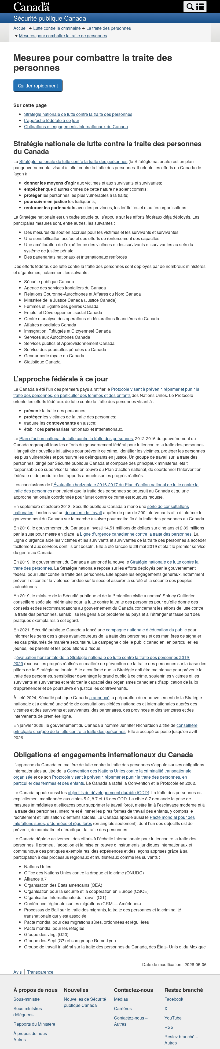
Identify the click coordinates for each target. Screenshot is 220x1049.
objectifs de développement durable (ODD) (108, 792)
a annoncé (99, 697)
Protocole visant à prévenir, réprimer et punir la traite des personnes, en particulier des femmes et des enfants (106, 392)
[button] (195, 6)
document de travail (83, 512)
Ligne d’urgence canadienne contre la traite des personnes (136, 534)
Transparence (40, 972)
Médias (121, 999)
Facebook (173, 999)
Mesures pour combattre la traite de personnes (63, 35)
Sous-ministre (26, 999)
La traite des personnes (108, 28)
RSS (169, 1027)
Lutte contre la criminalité (57, 28)
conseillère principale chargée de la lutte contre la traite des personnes (105, 728)
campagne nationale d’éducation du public (146, 630)
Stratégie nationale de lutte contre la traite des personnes (78, 114)
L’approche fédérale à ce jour (51, 120)
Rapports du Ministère (34, 1024)
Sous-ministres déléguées (27, 1011)
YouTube (173, 1018)
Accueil (20, 28)
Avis (17, 972)
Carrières (123, 1008)
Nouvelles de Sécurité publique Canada (85, 1002)
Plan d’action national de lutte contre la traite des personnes (76, 438)
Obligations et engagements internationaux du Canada (76, 126)
